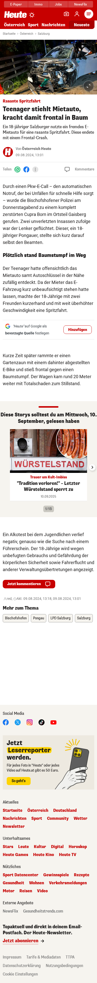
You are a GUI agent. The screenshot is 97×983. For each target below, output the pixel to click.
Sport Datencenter (20, 875)
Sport (33, 24)
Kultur (40, 846)
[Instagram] (30, 722)
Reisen (25, 891)
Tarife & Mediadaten (43, 957)
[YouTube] (53, 722)
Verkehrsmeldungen (68, 883)
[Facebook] (26, 169)
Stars (8, 846)
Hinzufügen (77, 329)
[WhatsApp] (17, 169)
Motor (8, 891)
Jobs (58, 4)
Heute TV (67, 854)
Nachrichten (14, 818)
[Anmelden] (77, 14)
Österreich (14, 24)
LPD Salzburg (60, 618)
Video (42, 891)
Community (58, 818)
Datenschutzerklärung (22, 965)
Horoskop (78, 846)
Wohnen (36, 883)
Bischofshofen (16, 618)
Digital (57, 846)
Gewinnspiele (56, 875)
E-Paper (16, 4)
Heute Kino (43, 854)
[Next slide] (92, 467)
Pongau (38, 618)
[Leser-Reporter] (66, 14)
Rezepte (81, 875)
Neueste (82, 24)
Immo (38, 4)
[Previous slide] (4, 467)
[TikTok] (42, 722)
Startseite (9, 33)
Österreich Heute (36, 148)
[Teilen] (35, 169)
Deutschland (65, 810)
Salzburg (44, 33)
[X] (18, 722)
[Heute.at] (15, 14)
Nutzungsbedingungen (64, 965)
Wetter (80, 818)
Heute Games (15, 854)
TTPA (70, 957)
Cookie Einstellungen (20, 974)
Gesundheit (13, 883)
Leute (23, 846)
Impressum (12, 957)
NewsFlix (80, 4)
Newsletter (14, 826)
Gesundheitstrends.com (43, 911)
